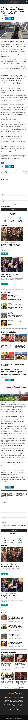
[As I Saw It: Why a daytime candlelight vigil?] (12, 264)
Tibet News (3, 347)
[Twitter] (9, 18)
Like (5, 217)
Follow (12, 217)
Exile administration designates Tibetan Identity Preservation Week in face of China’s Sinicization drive (15, 297)
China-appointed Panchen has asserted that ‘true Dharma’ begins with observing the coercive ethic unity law (7, 363)
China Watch (10, 312)
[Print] (12, 18)
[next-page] (4, 287)
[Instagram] (14, 709)
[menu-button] (2, 2)
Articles (2, 242)
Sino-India (10, 303)
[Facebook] (6, 18)
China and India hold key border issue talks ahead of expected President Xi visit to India (15, 306)
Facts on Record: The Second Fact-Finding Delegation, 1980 (10, 245)
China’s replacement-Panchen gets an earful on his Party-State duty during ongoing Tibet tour (21, 362)
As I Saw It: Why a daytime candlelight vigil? (9, 275)
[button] (26, 2)
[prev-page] (2, 287)
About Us (8, 716)
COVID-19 (6, 162)
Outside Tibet (10, 320)
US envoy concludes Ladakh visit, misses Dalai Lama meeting (15, 323)
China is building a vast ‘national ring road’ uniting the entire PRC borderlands (15, 315)
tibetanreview (7, 242)
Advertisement (13, 716)
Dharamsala (10, 294)
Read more (4, 253)
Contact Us (20, 716)
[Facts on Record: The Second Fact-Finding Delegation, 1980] (12, 234)
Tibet (10, 162)
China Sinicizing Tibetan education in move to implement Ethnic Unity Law (6, 344)
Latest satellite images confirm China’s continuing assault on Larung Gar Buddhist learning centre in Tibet (20, 345)
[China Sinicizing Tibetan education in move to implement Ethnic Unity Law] (7, 338)
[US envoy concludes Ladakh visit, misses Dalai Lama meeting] (4, 323)
